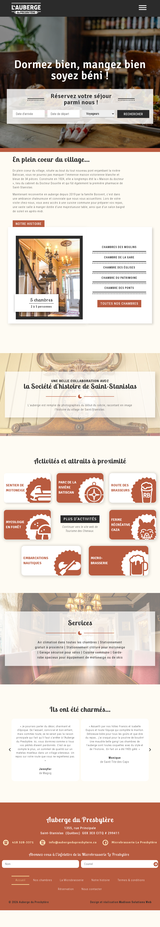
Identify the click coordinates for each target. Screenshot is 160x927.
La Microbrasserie (72, 880)
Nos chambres (42, 880)
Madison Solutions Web (135, 902)
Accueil (20, 880)
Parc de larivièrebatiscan (67, 487)
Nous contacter (92, 889)
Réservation (66, 889)
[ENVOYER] (156, 864)
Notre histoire (101, 880)
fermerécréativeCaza (120, 525)
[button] (28, 223)
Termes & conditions (131, 880)
